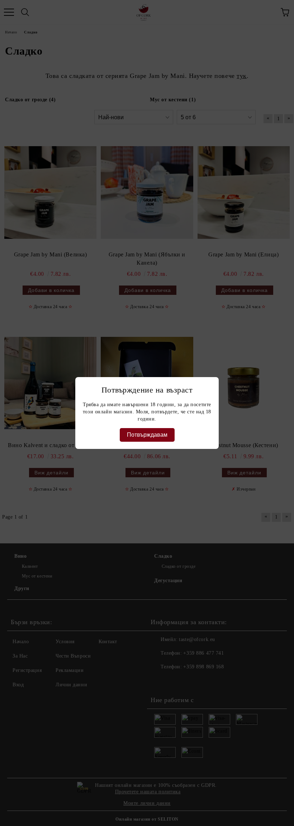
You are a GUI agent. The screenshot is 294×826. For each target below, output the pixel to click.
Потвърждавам (147, 435)
